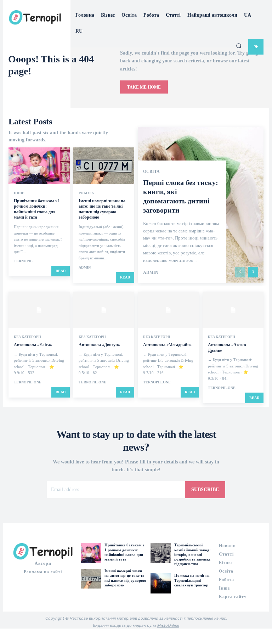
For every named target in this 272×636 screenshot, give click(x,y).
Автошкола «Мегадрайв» (167, 344)
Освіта (151, 171)
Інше (19, 193)
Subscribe (205, 489)
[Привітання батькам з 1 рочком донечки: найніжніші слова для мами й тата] (39, 165)
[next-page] (253, 272)
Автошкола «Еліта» (33, 344)
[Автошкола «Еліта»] (39, 310)
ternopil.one (27, 382)
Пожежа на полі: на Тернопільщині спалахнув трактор (192, 580)
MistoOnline (168, 625)
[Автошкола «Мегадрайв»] (168, 310)
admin (85, 267)
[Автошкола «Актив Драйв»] (233, 310)
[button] (239, 46)
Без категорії (27, 337)
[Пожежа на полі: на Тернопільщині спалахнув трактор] (160, 583)
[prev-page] (240, 272)
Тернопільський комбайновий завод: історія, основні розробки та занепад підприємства (192, 554)
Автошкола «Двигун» (99, 344)
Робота (86, 193)
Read (61, 271)
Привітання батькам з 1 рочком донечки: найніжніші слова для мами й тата (37, 209)
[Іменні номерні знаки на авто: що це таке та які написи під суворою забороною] (104, 165)
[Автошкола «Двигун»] (104, 310)
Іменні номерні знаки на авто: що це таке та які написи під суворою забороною (102, 209)
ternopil (23, 261)
